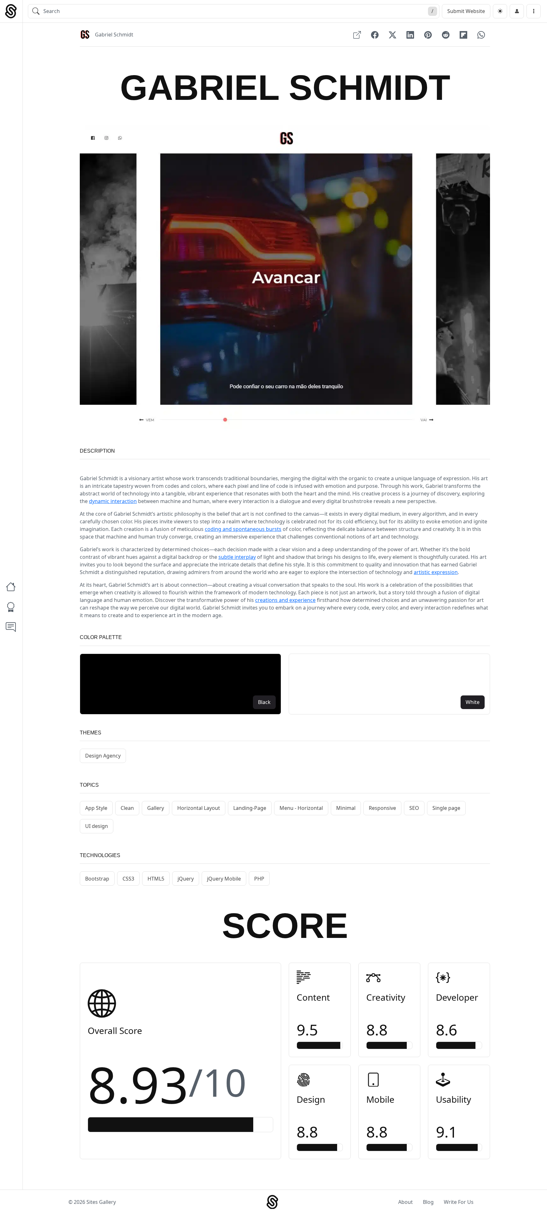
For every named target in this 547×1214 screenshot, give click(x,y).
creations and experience (285, 600)
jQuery (186, 878)
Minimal (345, 807)
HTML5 (156, 878)
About (405, 1201)
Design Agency (103, 755)
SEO (414, 807)
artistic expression (436, 572)
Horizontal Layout (198, 807)
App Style (96, 807)
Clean (127, 807)
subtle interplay (237, 556)
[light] (500, 11)
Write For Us (459, 1201)
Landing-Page (249, 807)
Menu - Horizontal (301, 807)
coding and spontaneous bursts (243, 529)
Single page (446, 807)
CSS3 (128, 878)
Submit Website (466, 11)
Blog (428, 1201)
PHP (259, 878)
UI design (96, 826)
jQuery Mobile (224, 878)
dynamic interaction (113, 501)
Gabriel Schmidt (114, 34)
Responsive (382, 807)
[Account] (517, 11)
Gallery (155, 807)
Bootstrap (97, 878)
